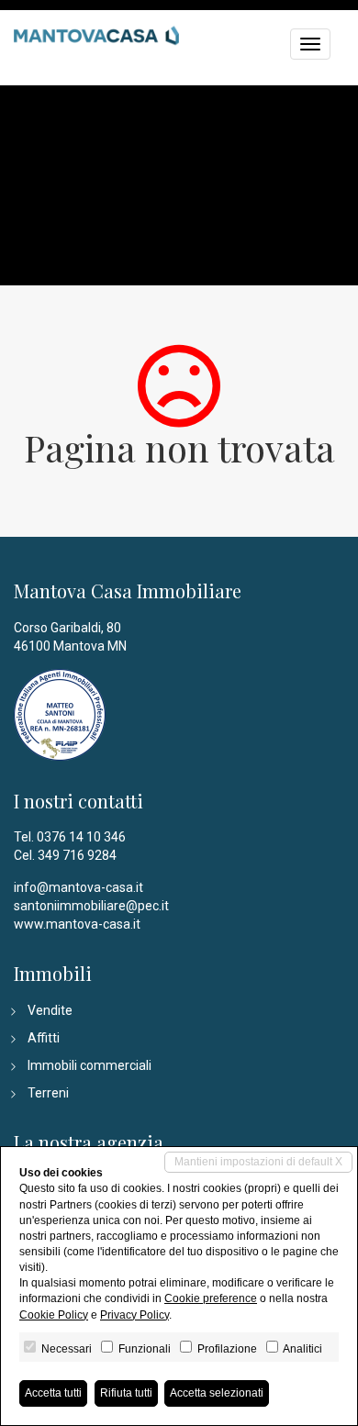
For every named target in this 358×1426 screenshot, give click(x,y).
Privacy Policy (134, 1315)
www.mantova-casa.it (77, 924)
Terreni (48, 1093)
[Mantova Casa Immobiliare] (96, 33)
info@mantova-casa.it (78, 887)
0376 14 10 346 (81, 837)
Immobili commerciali (89, 1065)
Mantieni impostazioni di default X (258, 1161)
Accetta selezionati (216, 1393)
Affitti (44, 1038)
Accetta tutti (53, 1393)
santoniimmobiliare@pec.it (91, 905)
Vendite (50, 1010)
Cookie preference (210, 1298)
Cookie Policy (53, 1315)
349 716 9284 (77, 855)
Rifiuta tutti (126, 1393)
